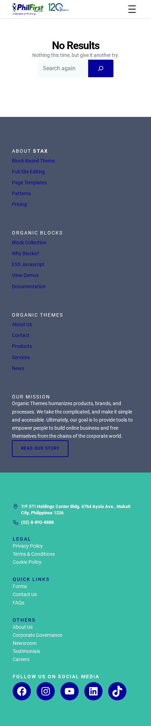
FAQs (18, 603)
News (18, 368)
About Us (22, 324)
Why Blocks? (25, 253)
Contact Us (25, 594)
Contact (20, 335)
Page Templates (29, 182)
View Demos (25, 275)
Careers (21, 659)
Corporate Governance (37, 635)
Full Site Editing (28, 171)
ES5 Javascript (28, 264)
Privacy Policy (28, 546)
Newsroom (25, 643)
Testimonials (26, 651)
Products (22, 346)
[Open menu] (132, 9)
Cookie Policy (27, 562)
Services (21, 357)
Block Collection (29, 242)
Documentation (29, 286)
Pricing (19, 204)
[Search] (100, 68)
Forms (20, 586)
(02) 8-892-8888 (37, 522)
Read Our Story (40, 448)
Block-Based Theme (33, 161)
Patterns (21, 193)
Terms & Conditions (34, 554)
